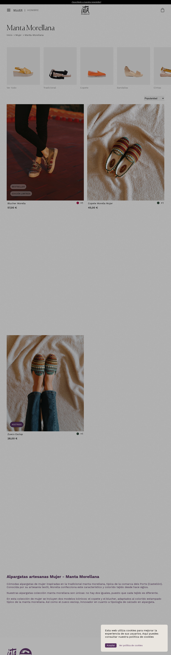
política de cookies (141, 636)
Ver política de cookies (131, 645)
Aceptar (111, 645)
